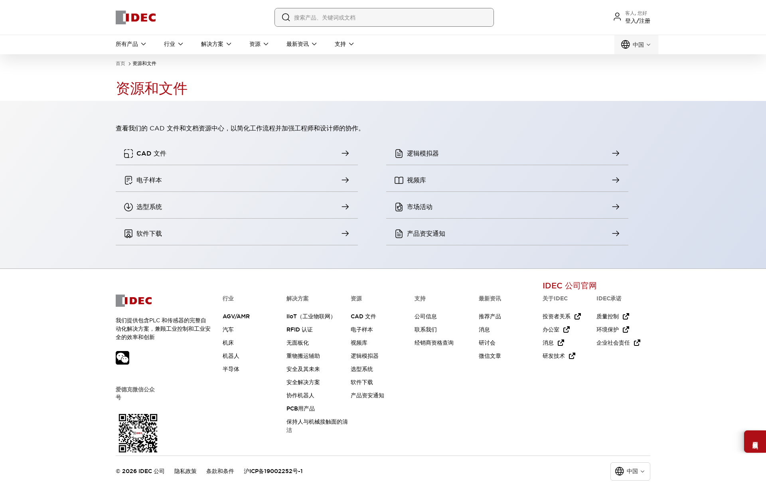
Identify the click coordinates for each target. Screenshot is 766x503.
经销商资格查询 (434, 342)
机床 (228, 342)
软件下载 (362, 382)
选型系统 (362, 369)
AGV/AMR (236, 316)
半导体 (231, 369)
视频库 (359, 342)
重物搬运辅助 (303, 355)
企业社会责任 (613, 342)
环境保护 (607, 329)
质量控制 (607, 316)
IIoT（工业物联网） (311, 316)
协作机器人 (300, 395)
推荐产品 (490, 316)
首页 (120, 64)
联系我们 (426, 329)
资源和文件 (144, 64)
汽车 (228, 329)
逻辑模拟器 (365, 355)
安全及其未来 (303, 369)
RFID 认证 (299, 329)
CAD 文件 (363, 316)
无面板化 (297, 342)
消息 (484, 329)
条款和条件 (220, 471)
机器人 (231, 355)
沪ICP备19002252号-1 (273, 471)
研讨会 (487, 342)
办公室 (551, 329)
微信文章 (490, 355)
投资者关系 (557, 316)
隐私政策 (185, 471)
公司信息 (426, 316)
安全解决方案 (303, 382)
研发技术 (554, 355)
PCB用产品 (300, 408)
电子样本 (362, 329)
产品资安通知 (367, 395)
